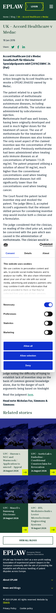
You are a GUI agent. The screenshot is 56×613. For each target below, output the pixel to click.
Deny (28, 365)
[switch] (48, 314)
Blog (13, 17)
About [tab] (46, 253)
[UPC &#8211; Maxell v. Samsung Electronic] (14, 489)
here (30, 394)
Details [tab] (28, 253)
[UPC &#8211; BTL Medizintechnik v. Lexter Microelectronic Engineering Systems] (53, 530)
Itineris (6, 602)
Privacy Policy (9, 608)
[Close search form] (51, 6)
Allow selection (28, 355)
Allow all (28, 346)
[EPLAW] (13, 6)
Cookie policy (26, 608)
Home (6, 17)
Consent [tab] (10, 253)
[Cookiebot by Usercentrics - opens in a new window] (40, 245)
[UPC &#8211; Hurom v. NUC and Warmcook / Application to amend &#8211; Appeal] (14, 433)
